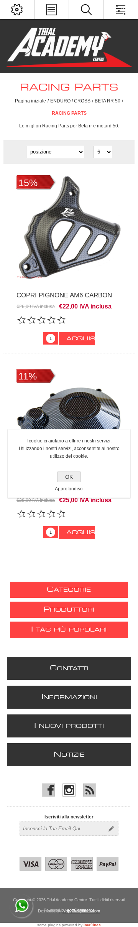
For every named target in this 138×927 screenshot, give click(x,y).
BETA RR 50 (107, 101)
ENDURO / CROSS (70, 101)
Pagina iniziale (30, 101)
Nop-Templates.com (81, 911)
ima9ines (92, 925)
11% (27, 376)
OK (69, 477)
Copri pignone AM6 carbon (64, 295)
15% (28, 182)
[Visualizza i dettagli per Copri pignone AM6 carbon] (69, 227)
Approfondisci (69, 489)
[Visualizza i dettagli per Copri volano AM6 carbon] (69, 421)
